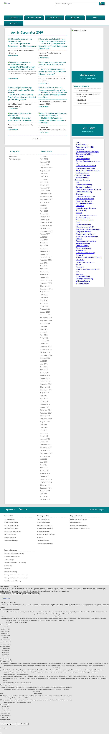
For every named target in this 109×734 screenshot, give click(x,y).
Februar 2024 (45, 188)
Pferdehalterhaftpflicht (85, 227)
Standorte (14, 18)
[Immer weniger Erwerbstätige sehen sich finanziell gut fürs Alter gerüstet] (22, 92)
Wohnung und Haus (43, 516)
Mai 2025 (43, 156)
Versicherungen (54, 18)
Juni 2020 (44, 298)
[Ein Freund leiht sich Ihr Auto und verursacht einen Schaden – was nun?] (53, 67)
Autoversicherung (9, 519)
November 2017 (46, 384)
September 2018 (46, 355)
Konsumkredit (81, 210)
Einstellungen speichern (8, 724)
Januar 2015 (44, 476)
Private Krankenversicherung (87, 236)
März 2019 (44, 338)
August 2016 (45, 422)
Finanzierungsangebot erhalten (88, 170)
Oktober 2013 (45, 499)
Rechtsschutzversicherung (86, 241)
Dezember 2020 (46, 280)
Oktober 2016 (45, 416)
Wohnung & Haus (82, 283)
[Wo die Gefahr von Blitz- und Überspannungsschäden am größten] (53, 90)
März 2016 (44, 436)
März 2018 (44, 373)
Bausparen (80, 156)
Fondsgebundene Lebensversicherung (15, 575)
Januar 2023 (45, 220)
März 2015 (44, 471)
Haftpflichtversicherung (85, 199)
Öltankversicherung (83, 225)
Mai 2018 (43, 367)
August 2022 (45, 234)
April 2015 (43, 468)
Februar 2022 (45, 251)
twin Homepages (96, 509)
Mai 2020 (43, 300)
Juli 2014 (43, 494)
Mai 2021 (43, 266)
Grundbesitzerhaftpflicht (85, 196)
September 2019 (46, 321)
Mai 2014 (43, 497)
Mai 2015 (43, 465)
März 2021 (44, 272)
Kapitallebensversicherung (86, 208)
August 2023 (45, 202)
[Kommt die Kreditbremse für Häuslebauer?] (22, 116)
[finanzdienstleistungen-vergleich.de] (7, 3)
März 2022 (44, 248)
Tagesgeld (80, 267)
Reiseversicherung (83, 243)
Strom (78, 265)
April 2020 (44, 303)
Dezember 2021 (46, 257)
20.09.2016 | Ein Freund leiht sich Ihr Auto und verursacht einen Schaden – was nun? (52, 71)
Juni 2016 (43, 427)
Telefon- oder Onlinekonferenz (87, 269)
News (95, 18)
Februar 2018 (45, 375)
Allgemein (13, 156)
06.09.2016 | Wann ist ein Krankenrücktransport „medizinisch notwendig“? (52, 120)
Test (78, 272)
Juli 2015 (43, 459)
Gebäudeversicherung (84, 185)
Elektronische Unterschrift (86, 166)
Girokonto (79, 194)
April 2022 (44, 246)
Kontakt (14, 23)
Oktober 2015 (45, 450)
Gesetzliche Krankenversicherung (88, 189)
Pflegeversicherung (83, 232)
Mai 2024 (43, 179)
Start (78, 142)
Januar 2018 (44, 378)
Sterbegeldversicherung (85, 262)
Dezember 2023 (46, 194)
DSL (77, 163)
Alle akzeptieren (23, 724)
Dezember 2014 (46, 479)
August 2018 (45, 358)
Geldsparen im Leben (84, 187)
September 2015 (46, 453)
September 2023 (46, 199)
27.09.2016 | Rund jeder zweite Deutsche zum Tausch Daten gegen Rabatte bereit (53, 46)
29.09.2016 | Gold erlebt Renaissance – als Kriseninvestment (22, 45)
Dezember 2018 (46, 347)
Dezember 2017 (45, 381)
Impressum (80, 206)
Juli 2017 (43, 396)
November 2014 (46, 482)
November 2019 (46, 318)
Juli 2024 (43, 173)
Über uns (75, 18)
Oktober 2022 (45, 228)
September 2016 (46, 419)
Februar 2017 (45, 404)
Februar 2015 (45, 474)
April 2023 (44, 211)
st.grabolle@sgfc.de (82, 104)
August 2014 (45, 491)
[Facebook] (104, 10)
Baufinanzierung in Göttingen (87, 152)
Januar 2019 (44, 344)
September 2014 (46, 488)
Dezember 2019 (46, 315)
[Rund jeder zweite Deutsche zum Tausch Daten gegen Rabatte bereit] (53, 41)
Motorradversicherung (84, 220)
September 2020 (46, 289)
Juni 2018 (43, 364)
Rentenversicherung (83, 248)
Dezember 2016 (46, 410)
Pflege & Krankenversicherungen (88, 229)
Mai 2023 (43, 208)
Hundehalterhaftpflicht (85, 203)
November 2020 (46, 283)
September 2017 (46, 390)
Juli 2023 (43, 205)
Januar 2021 (44, 277)
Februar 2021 (45, 274)
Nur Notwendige (6, 593)
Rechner (79, 239)
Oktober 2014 (45, 485)
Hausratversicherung (84, 201)
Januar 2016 (44, 442)
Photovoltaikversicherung (85, 234)
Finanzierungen (34, 18)
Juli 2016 (43, 424)
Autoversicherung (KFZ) (85, 147)
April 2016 (44, 433)
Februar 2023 (45, 217)
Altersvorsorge (81, 145)
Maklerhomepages (83, 217)
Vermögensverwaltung (84, 279)
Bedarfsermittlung (83, 159)
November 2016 (46, 413)
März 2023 (44, 214)
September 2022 (46, 231)
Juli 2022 (43, 237)
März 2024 (44, 185)
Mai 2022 (43, 243)
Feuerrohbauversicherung (85, 168)
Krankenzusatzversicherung (86, 215)
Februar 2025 (45, 162)
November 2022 (46, 225)
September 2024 (46, 168)
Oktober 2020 (45, 286)
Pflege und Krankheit (76, 516)
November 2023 (46, 197)
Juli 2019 (43, 326)
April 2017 (43, 399)
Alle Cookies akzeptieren (31, 593)
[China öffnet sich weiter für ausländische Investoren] (22, 64)
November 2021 (46, 260)
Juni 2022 (44, 240)
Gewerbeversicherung (84, 192)
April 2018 (44, 370)
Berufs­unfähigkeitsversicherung (88, 161)
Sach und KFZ (8, 516)
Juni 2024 (44, 176)
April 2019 (44, 335)
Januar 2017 (44, 407)
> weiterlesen (13, 55)
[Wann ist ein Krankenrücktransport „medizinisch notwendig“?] (53, 116)
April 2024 (44, 182)
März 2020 (44, 306)
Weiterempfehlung (83, 281)
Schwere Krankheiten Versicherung (89, 257)
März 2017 (44, 401)
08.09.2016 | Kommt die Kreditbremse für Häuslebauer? (20, 119)
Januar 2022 (45, 254)
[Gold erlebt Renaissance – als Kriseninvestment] (22, 41)
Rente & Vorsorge (82, 246)
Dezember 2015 (45, 445)
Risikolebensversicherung (85, 253)
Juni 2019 (43, 329)
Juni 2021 (43, 263)
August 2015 (45, 456)
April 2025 (44, 159)
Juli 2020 (43, 295)
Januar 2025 (45, 165)
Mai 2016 (43, 430)
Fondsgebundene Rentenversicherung (15, 578)
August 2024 (45, 171)
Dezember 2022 (46, 223)
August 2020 (45, 292)
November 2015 (46, 448)
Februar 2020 (45, 309)
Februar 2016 (45, 439)
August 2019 (45, 323)
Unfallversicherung (83, 276)
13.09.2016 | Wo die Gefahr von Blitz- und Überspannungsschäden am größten (53, 94)
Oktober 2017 (45, 387)
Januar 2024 (45, 191)
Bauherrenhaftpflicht (84, 154)
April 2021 (44, 269)
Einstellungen (17, 593)
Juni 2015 (43, 462)
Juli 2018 (43, 361)
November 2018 (46, 349)
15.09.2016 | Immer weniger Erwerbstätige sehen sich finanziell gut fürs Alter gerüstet (22, 97)
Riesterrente (80, 250)
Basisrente (80, 149)
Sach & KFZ (80, 255)
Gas (77, 182)
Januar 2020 (45, 312)
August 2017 (45, 393)
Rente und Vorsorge (10, 550)
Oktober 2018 (45, 352)
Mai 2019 (43, 332)
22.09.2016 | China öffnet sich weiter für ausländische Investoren (21, 68)
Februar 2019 (45, 341)
